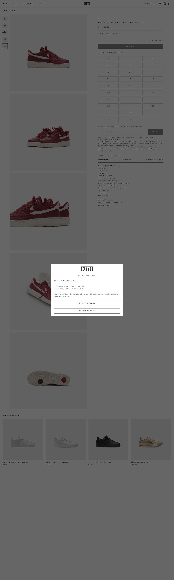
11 (130, 92)
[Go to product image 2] (5, 25)
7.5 (108, 79)
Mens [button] (16, 4)
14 (130, 106)
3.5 (130, 59)
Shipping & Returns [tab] (154, 160)
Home (5, 11)
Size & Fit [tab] (127, 160)
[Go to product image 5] (5, 46)
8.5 (153, 79)
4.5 (108, 65)
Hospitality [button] (149, 4)
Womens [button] (28, 4)
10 (152, 86)
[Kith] (87, 3)
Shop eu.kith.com (87, 303)
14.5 (152, 106)
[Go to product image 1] (5, 18)
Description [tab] (103, 160)
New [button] (5, 4)
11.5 (152, 92)
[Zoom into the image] (48, 52)
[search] (165, 3)
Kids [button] (40, 4)
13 (152, 99)
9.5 (130, 86)
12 (108, 99)
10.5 (108, 92)
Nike (100, 18)
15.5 (130, 113)
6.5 (130, 72)
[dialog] (87, 290)
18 (130, 119)
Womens (14, 11)
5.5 (153, 65)
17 (108, 119)
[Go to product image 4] (5, 39)
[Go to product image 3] (5, 32)
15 (108, 113)
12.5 (130, 99)
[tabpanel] (130, 185)
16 (152, 113)
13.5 (108, 106)
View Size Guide (156, 40)
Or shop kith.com (87, 311)
